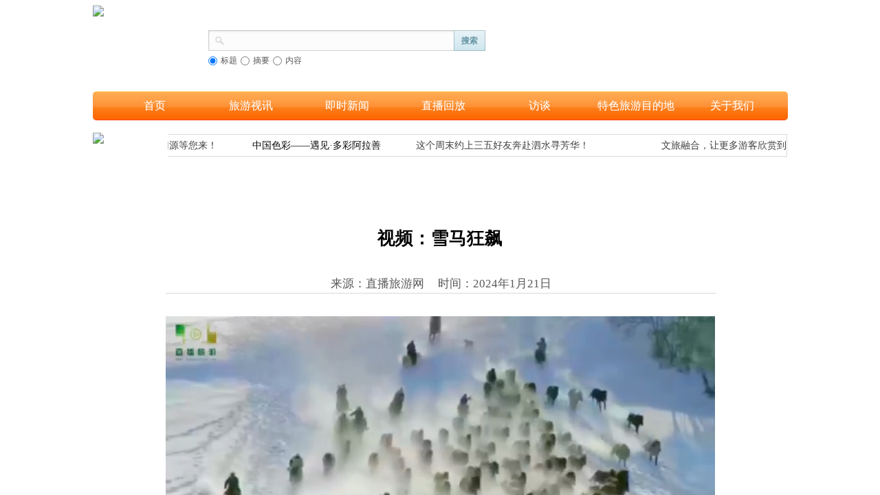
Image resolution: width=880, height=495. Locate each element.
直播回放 (443, 105)
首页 (155, 105)
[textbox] (340, 39)
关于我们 (732, 105)
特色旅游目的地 (635, 105)
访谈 (540, 105)
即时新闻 (347, 105)
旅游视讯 (251, 105)
